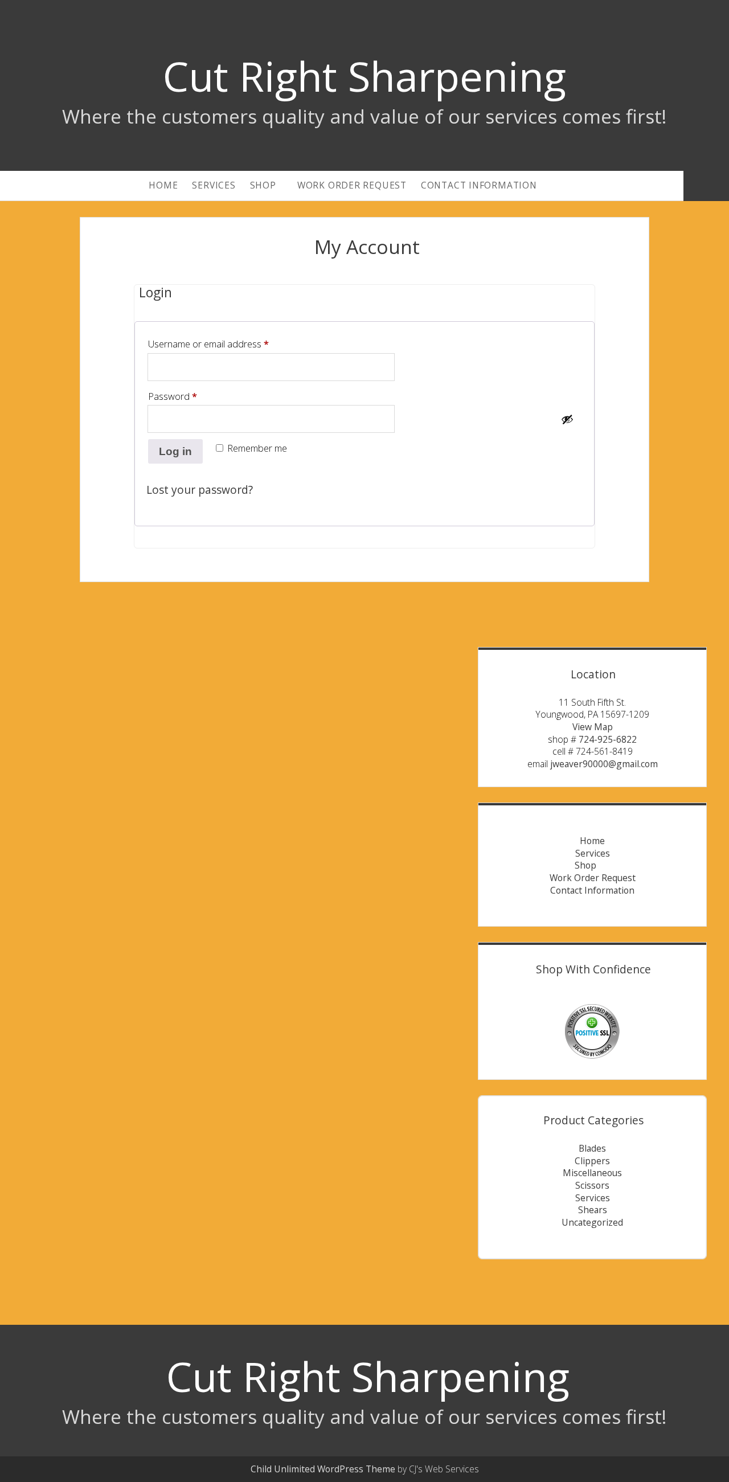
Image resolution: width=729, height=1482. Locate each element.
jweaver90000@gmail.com (604, 764)
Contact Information (479, 185)
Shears (592, 1209)
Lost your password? (199, 489)
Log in (175, 451)
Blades (592, 1148)
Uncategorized (592, 1222)
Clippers (592, 1161)
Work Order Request (352, 185)
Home (163, 185)
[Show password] (567, 419)
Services (213, 185)
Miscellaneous (592, 1172)
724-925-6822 (608, 739)
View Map (592, 726)
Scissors (592, 1185)
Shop (263, 185)
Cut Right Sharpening (364, 76)
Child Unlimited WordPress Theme (323, 1469)
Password (191, 396)
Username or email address (227, 343)
